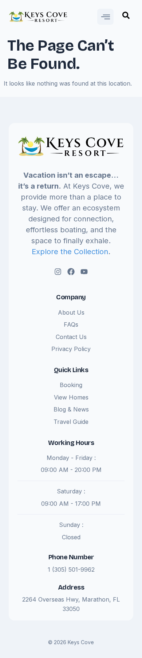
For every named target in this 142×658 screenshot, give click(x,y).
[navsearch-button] (126, 16)
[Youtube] (84, 271)
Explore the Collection (70, 251)
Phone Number (71, 557)
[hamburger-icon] (105, 17)
